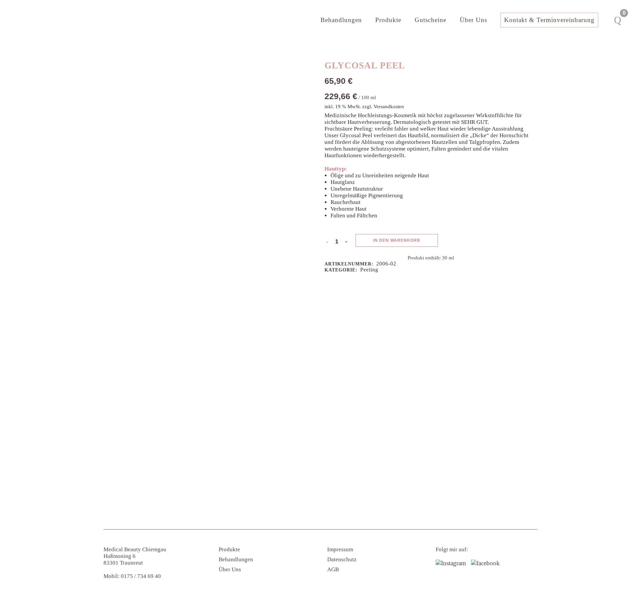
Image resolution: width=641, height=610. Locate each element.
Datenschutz (342, 559)
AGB (333, 569)
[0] (617, 20)
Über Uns (230, 569)
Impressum (340, 549)
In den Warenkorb (396, 240)
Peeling (369, 269)
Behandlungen (236, 559)
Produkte (229, 549)
